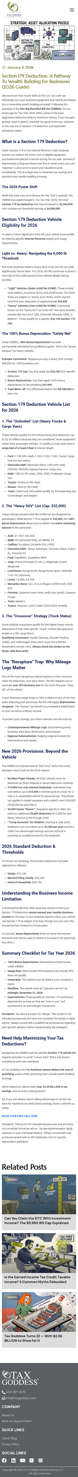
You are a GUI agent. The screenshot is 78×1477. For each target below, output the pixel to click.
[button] (72, 9)
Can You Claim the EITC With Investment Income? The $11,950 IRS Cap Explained (37, 1220)
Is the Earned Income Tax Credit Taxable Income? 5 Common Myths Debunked (37, 1279)
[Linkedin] (13, 1460)
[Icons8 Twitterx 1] (31, 1460)
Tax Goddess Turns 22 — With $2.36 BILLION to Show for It (33, 1338)
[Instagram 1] (40, 1460)
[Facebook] (4, 1460)
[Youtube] (22, 1460)
